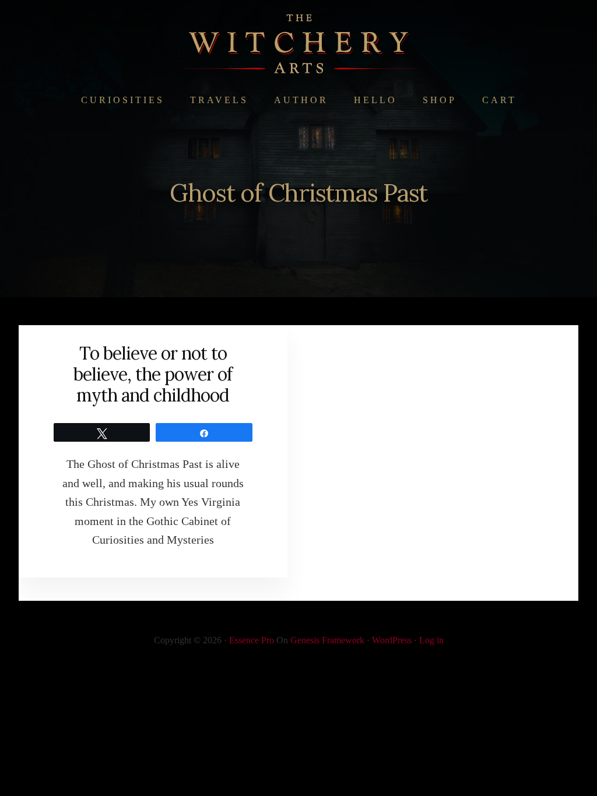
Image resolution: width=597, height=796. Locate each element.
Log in (431, 640)
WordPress (392, 640)
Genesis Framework (327, 640)
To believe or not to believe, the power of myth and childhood (152, 374)
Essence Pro (251, 640)
